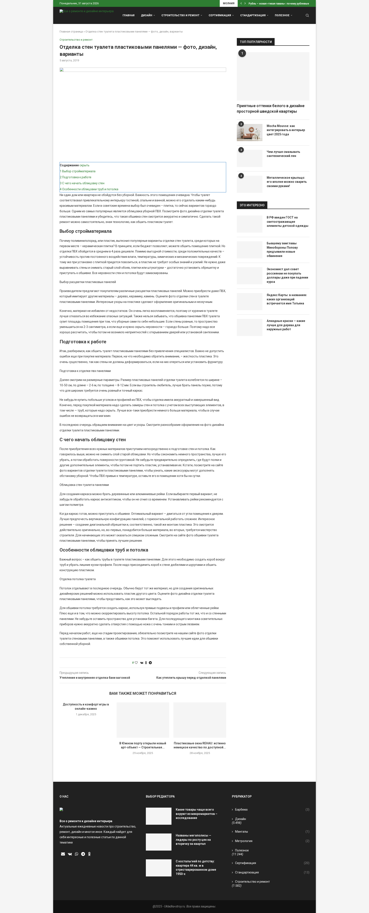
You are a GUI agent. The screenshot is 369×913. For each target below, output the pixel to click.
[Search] (307, 15)
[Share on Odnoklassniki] (146, 662)
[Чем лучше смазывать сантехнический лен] (249, 158)
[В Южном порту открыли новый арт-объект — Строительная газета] (143, 719)
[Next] (245, 3)
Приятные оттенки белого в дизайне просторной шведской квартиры (271, 108)
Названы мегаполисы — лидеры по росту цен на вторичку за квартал (193, 839)
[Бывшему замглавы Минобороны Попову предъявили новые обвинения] (249, 249)
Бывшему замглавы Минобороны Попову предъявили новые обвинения (282, 250)
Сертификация (220, 15)
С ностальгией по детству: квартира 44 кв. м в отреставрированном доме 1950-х (196, 868)
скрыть (84, 165)
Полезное (282, 15)
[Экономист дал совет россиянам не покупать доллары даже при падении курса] (249, 275)
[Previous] (241, 3)
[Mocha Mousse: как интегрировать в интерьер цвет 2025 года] (249, 132)
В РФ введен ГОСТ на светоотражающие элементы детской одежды (287, 221)
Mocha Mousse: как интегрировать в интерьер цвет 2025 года (286, 130)
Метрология (272, 841)
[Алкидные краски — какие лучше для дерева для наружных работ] (249, 327)
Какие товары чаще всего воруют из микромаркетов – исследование (196, 814)
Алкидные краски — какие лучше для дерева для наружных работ (286, 325)
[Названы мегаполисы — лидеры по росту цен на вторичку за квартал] (158, 842)
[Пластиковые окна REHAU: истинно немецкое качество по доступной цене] (199, 719)
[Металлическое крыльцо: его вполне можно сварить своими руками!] (249, 184)
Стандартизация (253, 15)
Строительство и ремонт (180, 15)
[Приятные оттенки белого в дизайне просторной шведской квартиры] (273, 76)
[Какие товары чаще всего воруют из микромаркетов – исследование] (158, 816)
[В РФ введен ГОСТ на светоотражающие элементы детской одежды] (249, 224)
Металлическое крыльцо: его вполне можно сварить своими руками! (287, 182)
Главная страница (71, 31)
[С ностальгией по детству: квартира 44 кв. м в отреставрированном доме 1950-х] (158, 867)
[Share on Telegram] (150, 662)
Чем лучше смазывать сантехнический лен (283, 154)
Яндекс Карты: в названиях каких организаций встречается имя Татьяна (286, 299)
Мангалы (272, 831)
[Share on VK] (141, 662)
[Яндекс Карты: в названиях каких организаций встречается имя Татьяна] (249, 301)
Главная (129, 15)
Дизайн (146, 15)
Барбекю (272, 809)
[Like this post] (136, 662)
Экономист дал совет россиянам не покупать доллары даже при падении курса (287, 275)
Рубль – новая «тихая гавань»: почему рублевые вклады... (285, 3)
